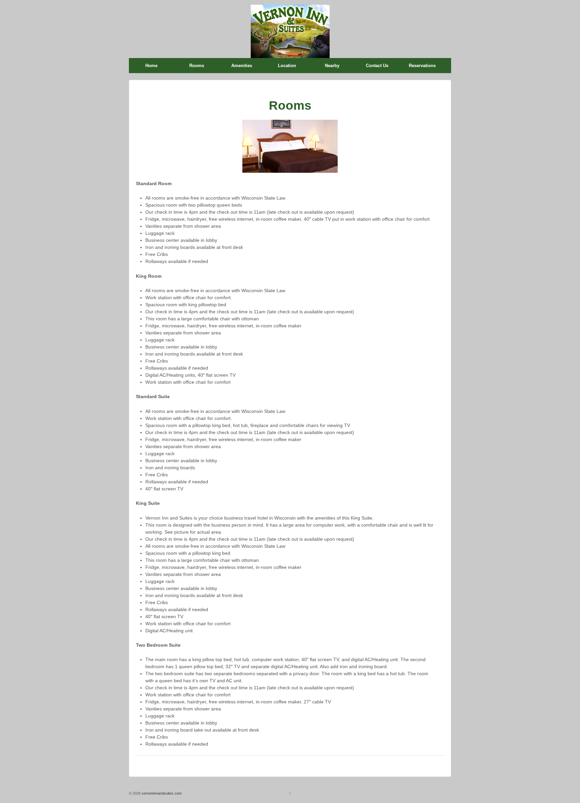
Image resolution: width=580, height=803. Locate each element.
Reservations (422, 65)
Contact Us (377, 65)
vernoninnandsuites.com (161, 793)
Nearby (332, 65)
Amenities (241, 65)
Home (151, 65)
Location (287, 65)
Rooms (196, 65)
